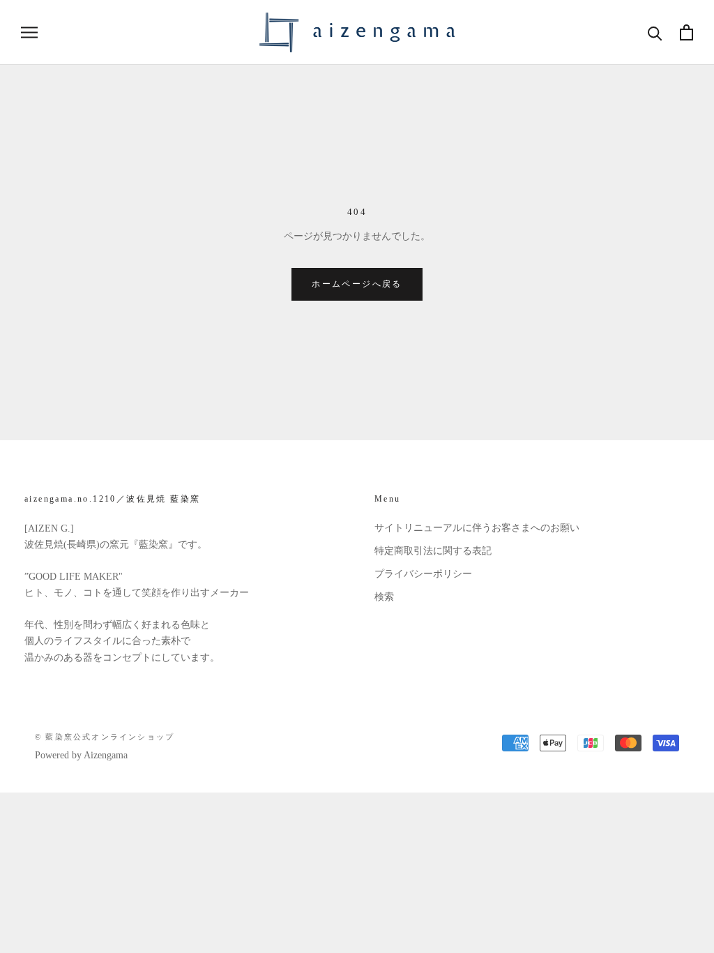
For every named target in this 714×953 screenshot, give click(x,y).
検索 (384, 597)
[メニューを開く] (29, 32)
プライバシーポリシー (423, 574)
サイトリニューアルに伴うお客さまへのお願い (476, 528)
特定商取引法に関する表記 (433, 551)
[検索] (655, 32)
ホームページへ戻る (357, 284)
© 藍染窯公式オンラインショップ (104, 737)
